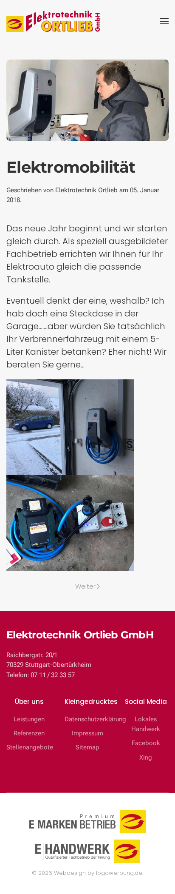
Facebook (146, 743)
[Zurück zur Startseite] (53, 21)
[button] (164, 21)
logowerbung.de (119, 873)
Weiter (85, 586)
